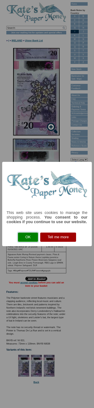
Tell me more (58, 237)
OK (28, 237)
